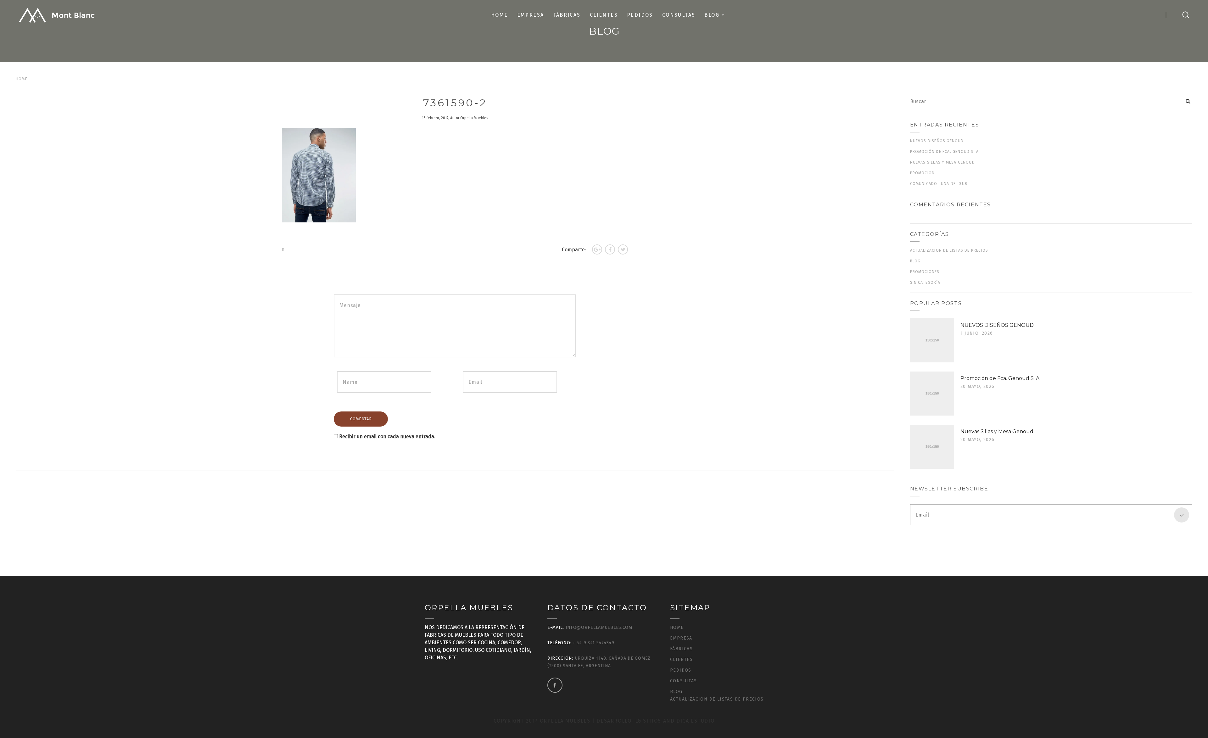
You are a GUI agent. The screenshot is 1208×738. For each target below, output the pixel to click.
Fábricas (567, 15)
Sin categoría (925, 282)
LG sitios (649, 721)
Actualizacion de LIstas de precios (949, 250)
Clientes (604, 15)
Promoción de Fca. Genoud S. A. (945, 151)
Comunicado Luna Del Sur (939, 184)
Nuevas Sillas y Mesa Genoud (942, 162)
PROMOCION (922, 173)
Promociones (925, 272)
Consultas (679, 15)
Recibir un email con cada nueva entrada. (387, 436)
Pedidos (640, 15)
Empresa (530, 15)
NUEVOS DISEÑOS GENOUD (937, 141)
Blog (711, 15)
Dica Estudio (695, 721)
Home (499, 15)
